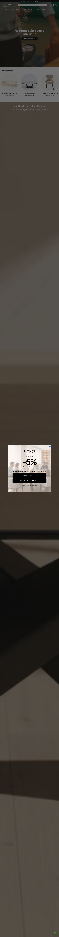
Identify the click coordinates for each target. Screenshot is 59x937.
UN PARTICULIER (29, 475)
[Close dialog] (50, 446)
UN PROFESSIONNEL (29, 481)
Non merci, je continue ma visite (29, 485)
